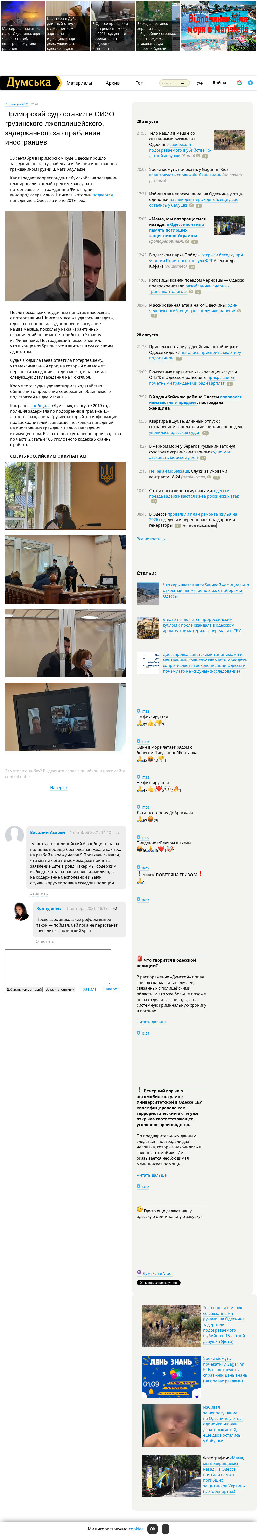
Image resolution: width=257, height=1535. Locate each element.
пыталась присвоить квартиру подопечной (195, 355)
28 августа (147, 335)
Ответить (38, 893)
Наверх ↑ (59, 787)
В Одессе (158, 514)
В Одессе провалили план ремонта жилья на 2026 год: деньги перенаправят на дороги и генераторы (110, 36)
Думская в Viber (158, 1273)
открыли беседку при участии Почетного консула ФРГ (196, 257)
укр (200, 82)
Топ (139, 83)
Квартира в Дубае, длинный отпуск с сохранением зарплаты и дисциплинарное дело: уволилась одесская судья (63, 33)
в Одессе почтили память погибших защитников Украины (176, 230)
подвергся (103, 195)
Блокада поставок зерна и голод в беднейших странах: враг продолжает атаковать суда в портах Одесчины (156, 36)
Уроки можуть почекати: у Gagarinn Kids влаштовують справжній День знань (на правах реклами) (225, 1370)
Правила (88, 989)
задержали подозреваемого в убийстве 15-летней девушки (180, 150)
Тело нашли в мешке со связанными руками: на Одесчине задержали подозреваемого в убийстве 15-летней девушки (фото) (224, 1324)
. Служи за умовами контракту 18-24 (188, 473)
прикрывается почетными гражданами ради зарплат (192, 380)
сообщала (41, 405)
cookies (136, 1529)
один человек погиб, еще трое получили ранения (193, 307)
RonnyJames (48, 908)
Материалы (79, 83)
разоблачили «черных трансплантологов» (189, 288)
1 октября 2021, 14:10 (90, 832)
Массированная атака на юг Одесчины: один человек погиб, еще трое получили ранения (21, 38)
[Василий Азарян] (14, 843)
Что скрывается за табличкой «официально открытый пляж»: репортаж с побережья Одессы (206, 590)
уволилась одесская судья (174, 432)
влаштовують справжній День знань (185, 175)
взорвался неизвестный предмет (195, 399)
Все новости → (151, 539)
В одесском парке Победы (175, 255)
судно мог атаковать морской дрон (190, 454)
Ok (152, 1529)
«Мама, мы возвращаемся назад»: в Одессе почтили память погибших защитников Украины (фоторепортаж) (224, 1474)
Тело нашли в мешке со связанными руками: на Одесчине (172, 138)
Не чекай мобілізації (169, 471)
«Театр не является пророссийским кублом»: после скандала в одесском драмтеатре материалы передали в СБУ (202, 625)
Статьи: (146, 572)
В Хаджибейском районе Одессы (184, 397)
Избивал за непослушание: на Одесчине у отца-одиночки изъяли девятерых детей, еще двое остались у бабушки (223, 1423)
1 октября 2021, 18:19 (87, 908)
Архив (113, 83)
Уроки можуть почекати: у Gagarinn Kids (189, 169)
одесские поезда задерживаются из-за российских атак (194, 493)
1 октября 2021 (17, 104)
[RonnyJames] (20, 919)
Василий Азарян (47, 832)
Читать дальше (152, 1022)
